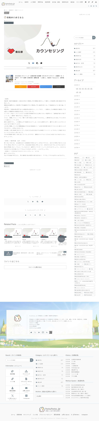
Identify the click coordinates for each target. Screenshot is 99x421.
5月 (86, 89)
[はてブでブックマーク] (33, 63)
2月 (77, 92)
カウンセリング (9, 163)
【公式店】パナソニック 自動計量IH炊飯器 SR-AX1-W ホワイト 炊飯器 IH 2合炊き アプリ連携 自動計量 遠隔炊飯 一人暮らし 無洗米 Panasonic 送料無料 (39, 77)
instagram (85, 414)
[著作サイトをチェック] (25, 215)
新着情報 (19, 414)
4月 (88, 89)
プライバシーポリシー (45, 414)
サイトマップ (27, 414)
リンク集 (35, 414)
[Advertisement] (35, 181)
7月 (80, 89)
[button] (37, 63)
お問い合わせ (66, 414)
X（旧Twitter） (75, 414)
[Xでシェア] (29, 63)
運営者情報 (57, 414)
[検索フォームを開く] (96, 6)
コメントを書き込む (35, 267)
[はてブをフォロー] (91, 6)
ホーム (13, 414)
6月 (83, 89)
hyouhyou (18, 324)
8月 (77, 89)
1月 (80, 92)
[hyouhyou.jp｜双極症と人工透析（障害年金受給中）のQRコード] (50, 332)
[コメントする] (41, 63)
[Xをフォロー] (88, 6)
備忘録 (7, 166)
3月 (91, 89)
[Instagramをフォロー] (93, 6)
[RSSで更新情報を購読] (44, 215)
